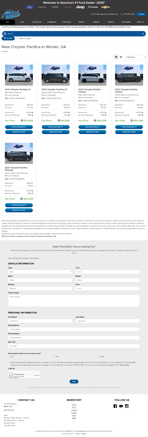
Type (10, 268)
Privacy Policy (124, 365)
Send (74, 381)
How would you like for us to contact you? (24, 353)
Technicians (125, 22)
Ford (74, 408)
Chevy (74, 405)
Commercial (51, 22)
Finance (81, 22)
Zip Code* (12, 342)
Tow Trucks (66, 22)
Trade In (111, 22)
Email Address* (13, 325)
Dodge (74, 413)
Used (22, 22)
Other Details (13, 293)
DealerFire (69, 431)
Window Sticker (19, 132)
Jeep (74, 416)
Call (11, 357)
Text (57, 357)
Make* (10, 276)
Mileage (11, 284)
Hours (141, 14)
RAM (74, 418)
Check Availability (19, 127)
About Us (140, 22)
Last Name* (80, 317)
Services (96, 22)
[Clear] (28, 38)
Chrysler (74, 410)
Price (78, 284)
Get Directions (9, 410)
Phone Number (14, 334)
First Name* (12, 317)
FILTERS (9, 38)
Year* (78, 268)
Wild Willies (37, 22)
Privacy (78, 433)
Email (102, 357)
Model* (78, 276)
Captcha (11, 368)
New (7, 22)
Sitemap (83, 433)
